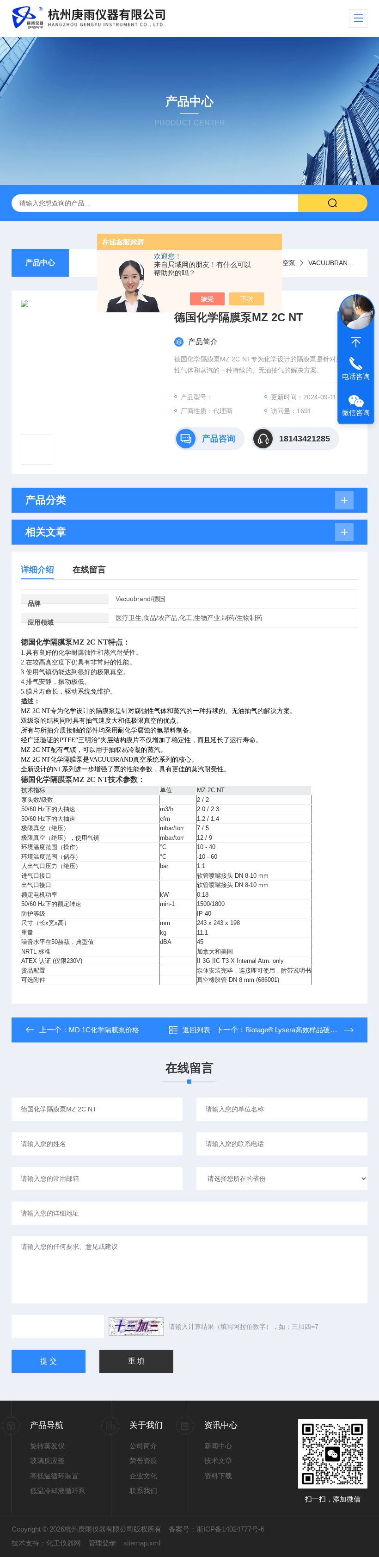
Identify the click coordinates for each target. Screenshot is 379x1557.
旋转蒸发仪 (47, 1446)
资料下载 (218, 1476)
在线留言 (89, 569)
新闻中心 (218, 1446)
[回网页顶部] (355, 342)
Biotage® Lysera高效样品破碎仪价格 (301, 1030)
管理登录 (102, 1543)
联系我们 (143, 1491)
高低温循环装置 (54, 1476)
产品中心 (40, 263)
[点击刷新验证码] (136, 1326)
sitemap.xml (141, 1543)
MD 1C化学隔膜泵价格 (104, 1030)
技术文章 (218, 1460)
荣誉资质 (143, 1460)
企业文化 (143, 1476)
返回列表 (196, 1030)
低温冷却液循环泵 (58, 1491)
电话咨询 (356, 376)
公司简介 (143, 1446)
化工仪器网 (63, 1543)
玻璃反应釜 (47, 1460)
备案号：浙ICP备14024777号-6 (216, 1529)
